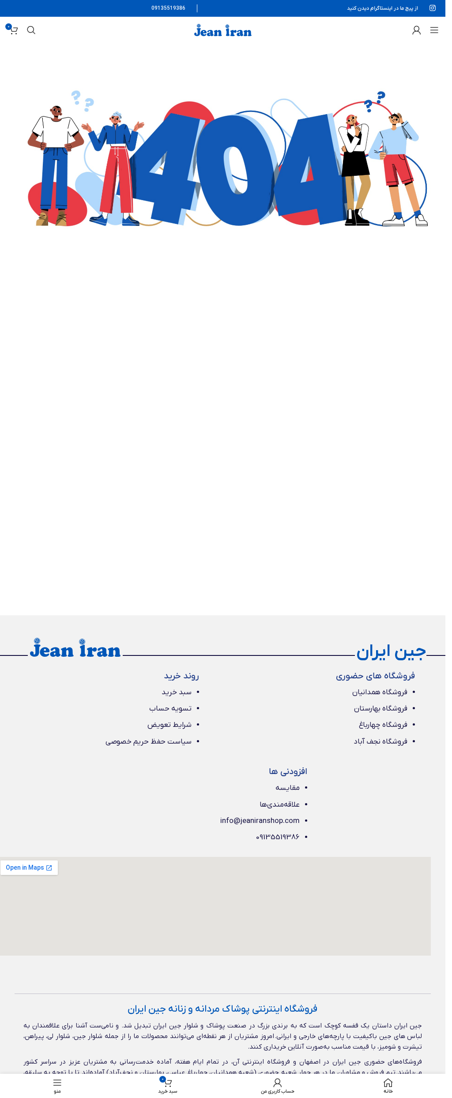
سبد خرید (177, 692)
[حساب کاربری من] (417, 30)
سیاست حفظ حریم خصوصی (148, 742)
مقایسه (287, 788)
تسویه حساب (170, 709)
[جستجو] (31, 30)
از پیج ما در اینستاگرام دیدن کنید (382, 8)
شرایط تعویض (169, 725)
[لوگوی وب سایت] (223, 29)
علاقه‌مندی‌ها (280, 805)
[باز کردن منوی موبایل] (434, 30)
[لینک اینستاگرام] (433, 8)
